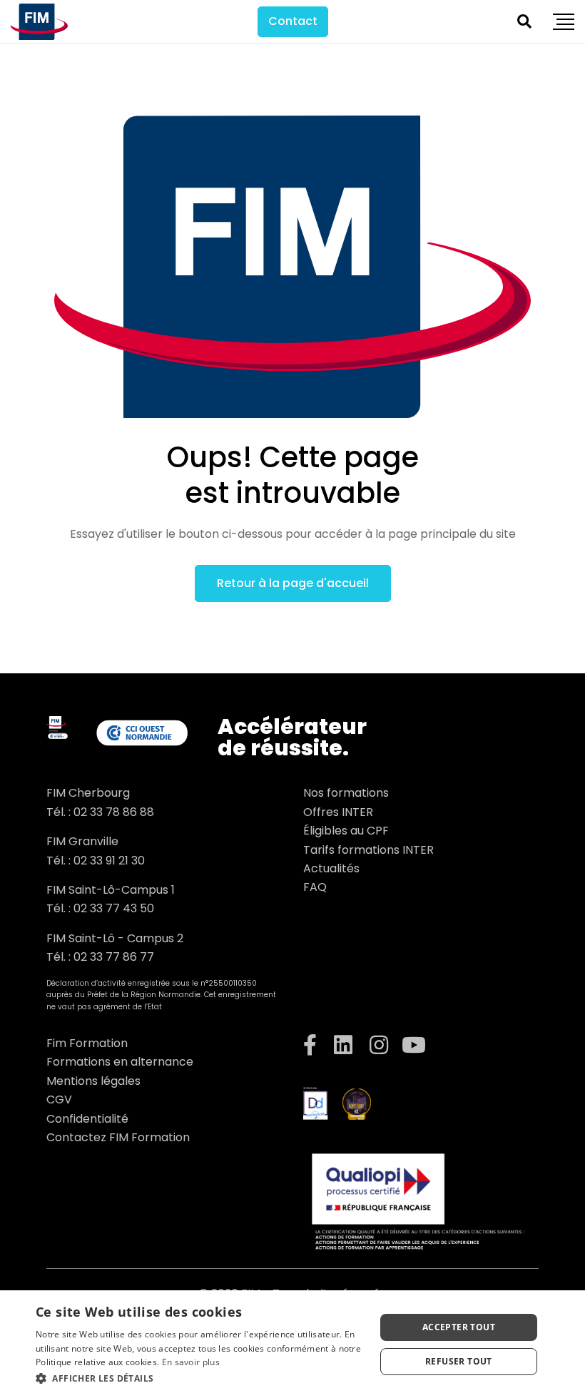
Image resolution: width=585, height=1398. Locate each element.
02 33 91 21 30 (109, 860)
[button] (200, 1378)
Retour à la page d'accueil (293, 583)
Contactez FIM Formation (118, 1137)
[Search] (524, 21)
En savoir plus (191, 1362)
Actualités (331, 868)
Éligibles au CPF (346, 830)
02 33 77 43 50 (113, 908)
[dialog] (292, 1344)
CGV (59, 1099)
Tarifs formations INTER (368, 850)
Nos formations (346, 793)
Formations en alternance (119, 1061)
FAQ (315, 887)
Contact (292, 21)
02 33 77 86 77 (113, 957)
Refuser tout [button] (458, 1361)
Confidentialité (87, 1119)
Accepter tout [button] (458, 1327)
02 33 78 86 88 (113, 812)
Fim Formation (87, 1043)
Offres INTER (338, 812)
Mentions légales (93, 1081)
